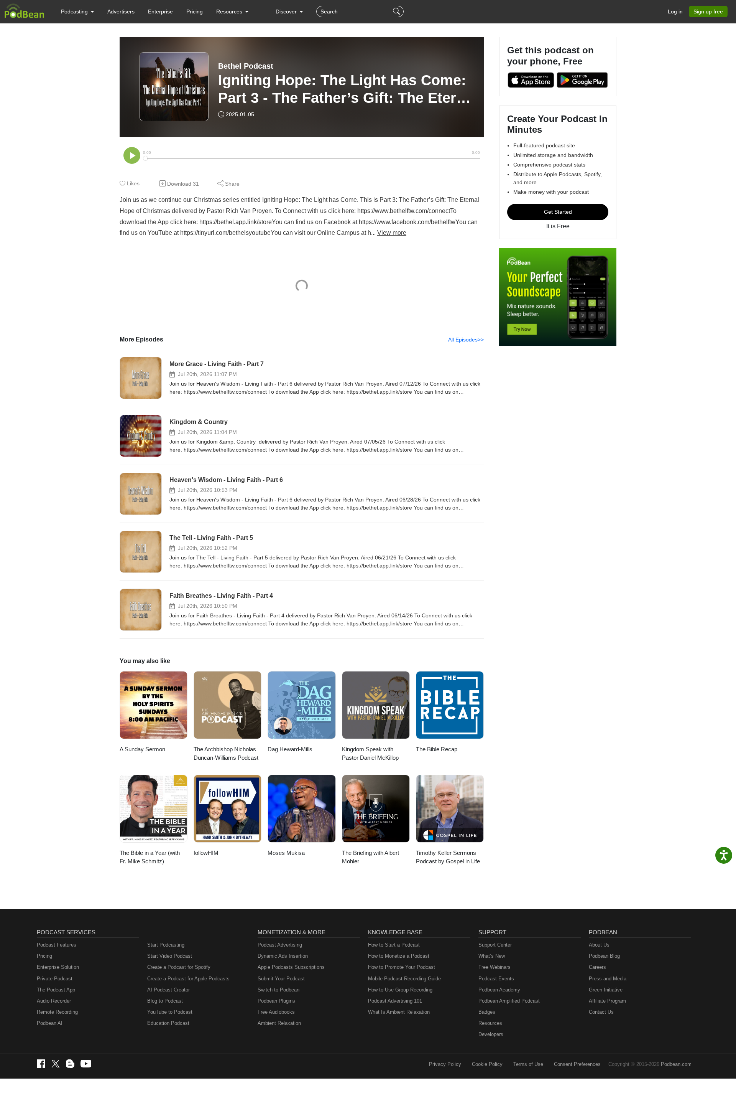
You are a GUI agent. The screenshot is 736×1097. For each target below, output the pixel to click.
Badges (486, 1012)
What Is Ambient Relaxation (399, 1012)
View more (391, 232)
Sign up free (708, 11)
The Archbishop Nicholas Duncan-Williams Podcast (226, 753)
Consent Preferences (577, 1064)
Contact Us (601, 1012)
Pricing (194, 11)
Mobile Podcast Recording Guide (404, 979)
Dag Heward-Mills (290, 749)
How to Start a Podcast (394, 945)
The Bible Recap (436, 749)
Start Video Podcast (169, 956)
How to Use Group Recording (400, 990)
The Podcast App (56, 990)
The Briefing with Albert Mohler (370, 857)
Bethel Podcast (245, 66)
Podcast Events (496, 979)
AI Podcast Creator (168, 990)
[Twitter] (55, 1064)
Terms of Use (528, 1064)
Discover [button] (287, 11)
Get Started (558, 212)
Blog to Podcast (165, 1001)
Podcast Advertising (280, 945)
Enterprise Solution (58, 967)
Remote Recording (57, 1012)
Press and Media (607, 979)
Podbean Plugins (276, 1001)
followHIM (206, 853)
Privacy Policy (445, 1064)
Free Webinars (494, 967)
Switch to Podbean (278, 990)
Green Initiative (606, 990)
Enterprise (160, 11)
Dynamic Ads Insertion (283, 956)
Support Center (495, 945)
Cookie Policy (487, 1064)
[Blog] (70, 1063)
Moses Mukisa (286, 853)
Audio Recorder (54, 1001)
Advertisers (121, 11)
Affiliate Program (607, 1001)
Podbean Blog (604, 956)
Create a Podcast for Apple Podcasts (188, 979)
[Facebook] (41, 1063)
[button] (77, 11)
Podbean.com (676, 1064)
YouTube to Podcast (169, 1012)
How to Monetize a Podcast (398, 956)
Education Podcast (168, 1023)
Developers (490, 1034)
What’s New (491, 956)
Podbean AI (49, 1023)
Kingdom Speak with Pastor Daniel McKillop (370, 753)
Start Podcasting (165, 945)
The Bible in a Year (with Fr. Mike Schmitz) (150, 857)
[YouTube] (85, 1063)
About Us (599, 945)
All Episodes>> (466, 340)
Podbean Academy (499, 990)
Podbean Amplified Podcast (509, 1001)
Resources (490, 1023)
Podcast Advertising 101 (395, 1001)
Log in (675, 11)
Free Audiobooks (276, 1012)
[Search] (397, 11)
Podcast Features (56, 945)
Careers (597, 967)
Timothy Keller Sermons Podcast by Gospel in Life (448, 857)
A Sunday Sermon (142, 749)
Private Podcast (54, 979)
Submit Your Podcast (281, 979)
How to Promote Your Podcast (401, 967)
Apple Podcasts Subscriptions (291, 967)
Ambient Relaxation (279, 1023)
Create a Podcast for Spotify (178, 967)
